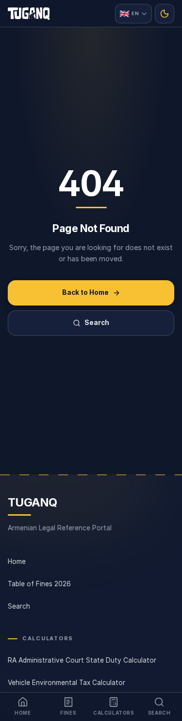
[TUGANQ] (29, 13)
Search (96, 322)
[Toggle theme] (164, 13)
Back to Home (85, 292)
